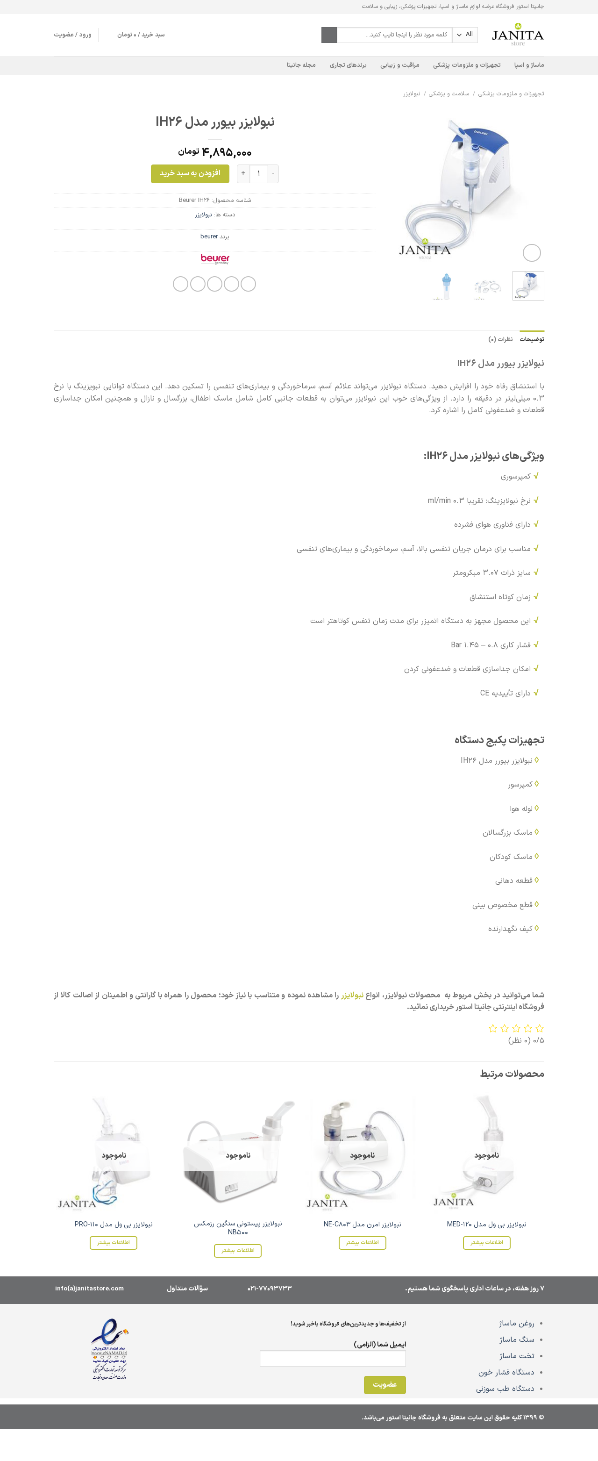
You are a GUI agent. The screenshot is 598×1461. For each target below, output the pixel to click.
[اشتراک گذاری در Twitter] (231, 284)
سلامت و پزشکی (449, 93)
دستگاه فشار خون (506, 1372)
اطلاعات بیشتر (486, 1243)
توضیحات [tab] (532, 339)
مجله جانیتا (301, 65)
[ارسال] (329, 35)
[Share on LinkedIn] (180, 284)
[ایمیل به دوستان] (214, 284)
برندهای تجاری (348, 65)
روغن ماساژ (516, 1323)
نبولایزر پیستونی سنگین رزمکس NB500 (238, 1228)
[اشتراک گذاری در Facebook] (248, 284)
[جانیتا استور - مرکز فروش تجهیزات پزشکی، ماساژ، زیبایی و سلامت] (518, 35)
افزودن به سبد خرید (190, 173)
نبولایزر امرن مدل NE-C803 (362, 1225)
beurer (209, 236)
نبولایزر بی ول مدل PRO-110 (114, 1225)
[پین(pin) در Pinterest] (198, 284)
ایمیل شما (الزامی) (380, 1345)
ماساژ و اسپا (529, 65)
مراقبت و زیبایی (400, 65)
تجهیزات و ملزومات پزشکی (467, 65)
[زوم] (532, 253)
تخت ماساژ (516, 1356)
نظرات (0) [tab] (500, 339)
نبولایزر (411, 93)
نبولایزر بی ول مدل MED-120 (487, 1225)
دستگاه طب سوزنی (505, 1389)
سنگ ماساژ (516, 1340)
